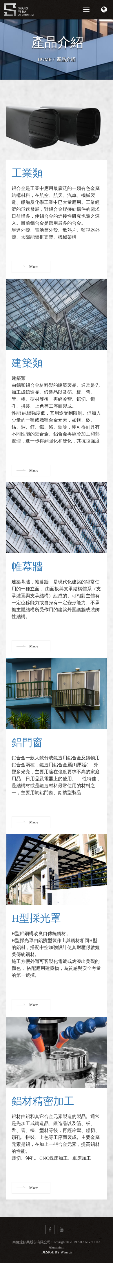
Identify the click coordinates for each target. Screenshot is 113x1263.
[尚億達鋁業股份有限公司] (36, 9)
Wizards (66, 1252)
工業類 (27, 173)
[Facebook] (49, 1229)
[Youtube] (61, 1229)
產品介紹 (66, 59)
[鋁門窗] (56, 693)
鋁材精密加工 (43, 1101)
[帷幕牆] (56, 517)
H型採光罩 (36, 918)
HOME (45, 59)
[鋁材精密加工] (56, 1052)
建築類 (27, 363)
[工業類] (56, 124)
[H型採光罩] (56, 869)
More (34, 266)
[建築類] (56, 314)
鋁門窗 (27, 742)
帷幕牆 (27, 566)
